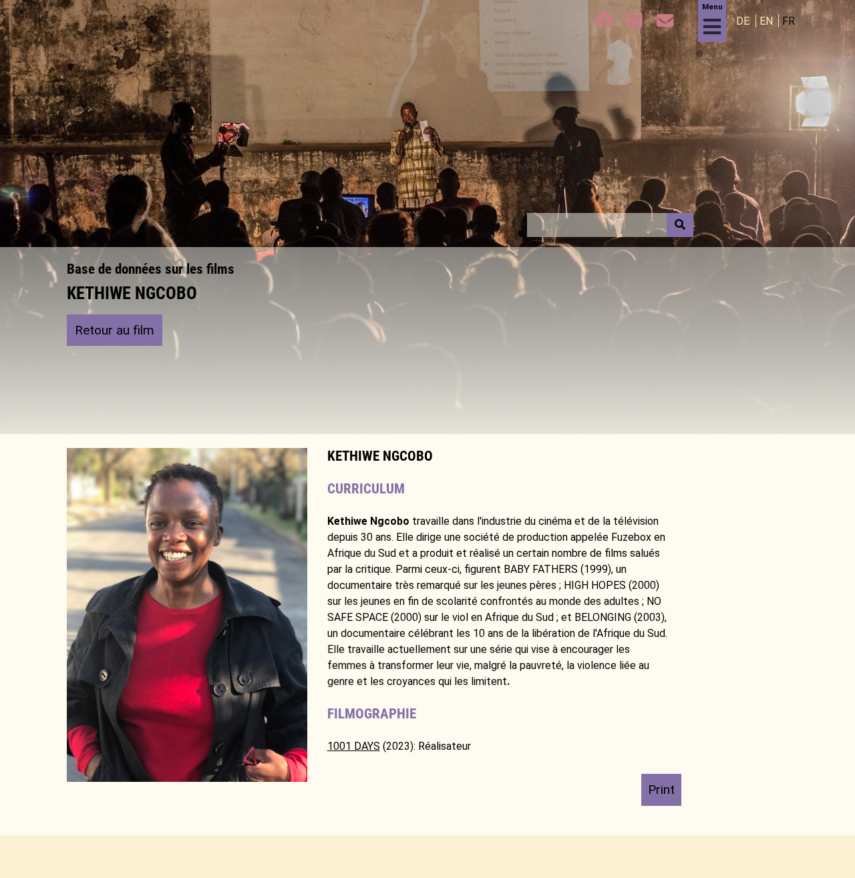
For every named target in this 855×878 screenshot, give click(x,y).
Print (661, 789)
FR (788, 21)
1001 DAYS (353, 746)
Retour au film (114, 330)
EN (767, 21)
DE (744, 21)
